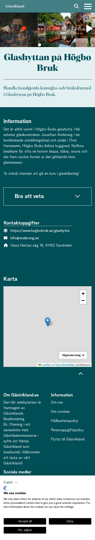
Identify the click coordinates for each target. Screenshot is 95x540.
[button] (39, 45)
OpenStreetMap (65, 365)
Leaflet (45, 365)
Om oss (57, 402)
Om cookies (60, 411)
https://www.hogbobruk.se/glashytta (39, 231)
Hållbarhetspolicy (64, 421)
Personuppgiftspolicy (67, 430)
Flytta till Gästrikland (67, 439)
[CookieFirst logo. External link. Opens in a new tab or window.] (5, 488)
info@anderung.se (24, 238)
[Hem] (14, 6)
